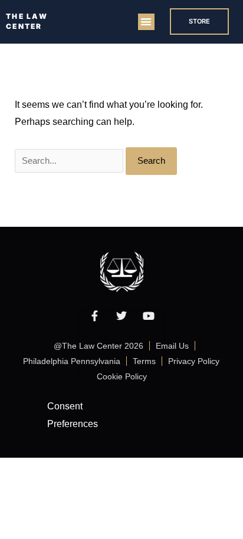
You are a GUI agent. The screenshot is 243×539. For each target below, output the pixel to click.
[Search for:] (70, 161)
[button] (146, 22)
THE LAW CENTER (27, 21)
